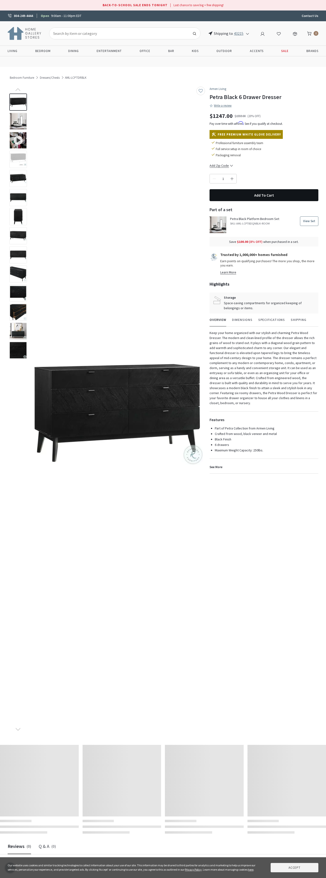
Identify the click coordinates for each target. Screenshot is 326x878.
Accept (294, 868)
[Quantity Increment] (232, 178)
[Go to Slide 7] (18, 216)
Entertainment (109, 51)
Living (12, 51)
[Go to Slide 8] (18, 235)
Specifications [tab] (271, 320)
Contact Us (310, 16)
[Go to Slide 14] (18, 350)
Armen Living (218, 89)
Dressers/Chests (50, 78)
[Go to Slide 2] (18, 121)
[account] (262, 33)
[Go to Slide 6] (18, 197)
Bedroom (43, 51)
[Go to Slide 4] (18, 159)
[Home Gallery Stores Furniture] (25, 33)
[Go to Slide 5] (18, 178)
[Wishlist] (278, 33)
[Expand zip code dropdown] (247, 33)
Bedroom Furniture (22, 78)
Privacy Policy (193, 869)
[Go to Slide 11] (18, 293)
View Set (309, 221)
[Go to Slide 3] (18, 140)
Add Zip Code (219, 165)
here (250, 869)
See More (216, 467)
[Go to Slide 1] (18, 102)
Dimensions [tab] (242, 320)
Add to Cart (264, 195)
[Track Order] (295, 33)
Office (145, 51)
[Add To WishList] (200, 91)
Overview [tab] (218, 320)
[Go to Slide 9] (18, 254)
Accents (256, 51)
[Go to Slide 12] (18, 312)
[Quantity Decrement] (214, 178)
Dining (73, 51)
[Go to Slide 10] (18, 273)
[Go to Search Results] (194, 33)
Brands (312, 51)
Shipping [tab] (298, 320)
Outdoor (224, 51)
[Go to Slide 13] (18, 331)
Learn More (228, 272)
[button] (117, 413)
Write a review (222, 106)
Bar (171, 51)
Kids (195, 51)
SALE (285, 51)
